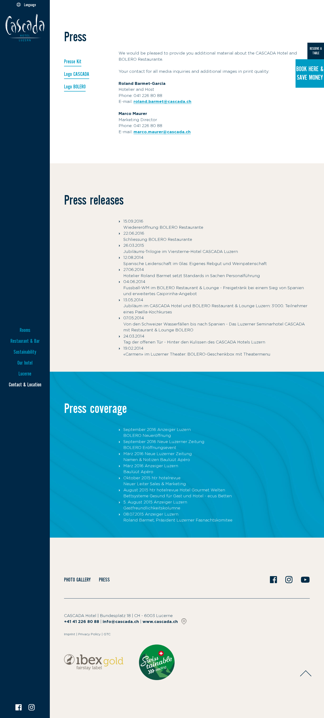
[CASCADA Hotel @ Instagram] (31, 707)
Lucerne (25, 374)
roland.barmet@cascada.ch (162, 102)
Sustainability (25, 352)
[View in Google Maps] (183, 621)
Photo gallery (77, 580)
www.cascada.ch (160, 622)
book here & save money (310, 73)
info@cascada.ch (121, 622)
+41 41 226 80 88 (81, 622)
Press (104, 580)
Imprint (69, 634)
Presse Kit (72, 62)
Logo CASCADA (76, 74)
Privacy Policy (89, 634)
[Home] (24, 28)
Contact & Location (25, 385)
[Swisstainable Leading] (156, 662)
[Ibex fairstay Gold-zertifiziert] (93, 662)
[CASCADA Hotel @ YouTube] (305, 580)
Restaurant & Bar (25, 341)
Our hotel (24, 363)
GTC (107, 634)
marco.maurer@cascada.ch (162, 132)
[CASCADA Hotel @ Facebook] (18, 707)
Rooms (25, 330)
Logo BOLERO (75, 87)
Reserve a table (316, 50)
